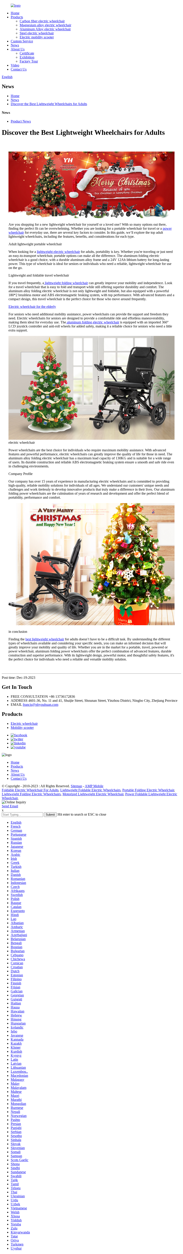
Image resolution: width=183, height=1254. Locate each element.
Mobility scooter (22, 727)
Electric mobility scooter (37, 37)
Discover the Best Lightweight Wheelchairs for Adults (49, 104)
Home (15, 13)
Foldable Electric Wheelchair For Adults (30, 790)
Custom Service (22, 41)
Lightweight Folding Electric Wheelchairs (31, 794)
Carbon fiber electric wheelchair (42, 21)
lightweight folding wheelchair (66, 283)
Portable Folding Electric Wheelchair (148, 790)
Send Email (10, 806)
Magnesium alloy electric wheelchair (45, 25)
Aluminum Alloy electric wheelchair (45, 29)
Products (17, 17)
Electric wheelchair (24, 723)
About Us (18, 49)
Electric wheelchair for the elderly (32, 306)
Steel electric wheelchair (37, 33)
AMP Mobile (94, 786)
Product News (21, 121)
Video (15, 65)
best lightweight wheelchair (44, 639)
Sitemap (76, 786)
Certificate (27, 53)
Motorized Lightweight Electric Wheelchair (92, 794)
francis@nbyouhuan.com (40, 704)
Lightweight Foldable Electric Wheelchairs (90, 790)
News (15, 45)
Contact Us (19, 69)
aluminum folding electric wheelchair (92, 322)
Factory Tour (29, 61)
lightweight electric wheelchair (58, 252)
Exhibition (27, 57)
